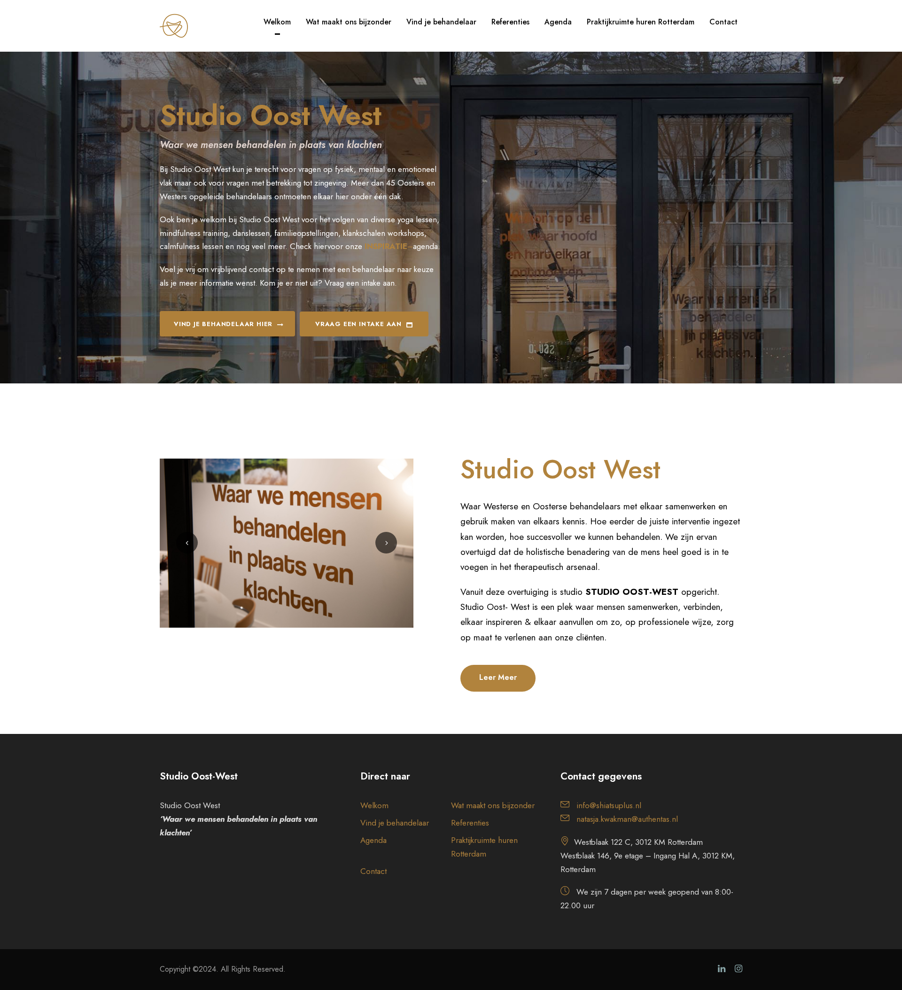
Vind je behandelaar (441, 21)
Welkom (277, 21)
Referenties (510, 21)
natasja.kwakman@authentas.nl (627, 819)
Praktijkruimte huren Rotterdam (640, 21)
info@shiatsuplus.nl (608, 805)
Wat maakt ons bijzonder (348, 21)
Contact (723, 21)
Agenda (558, 21)
